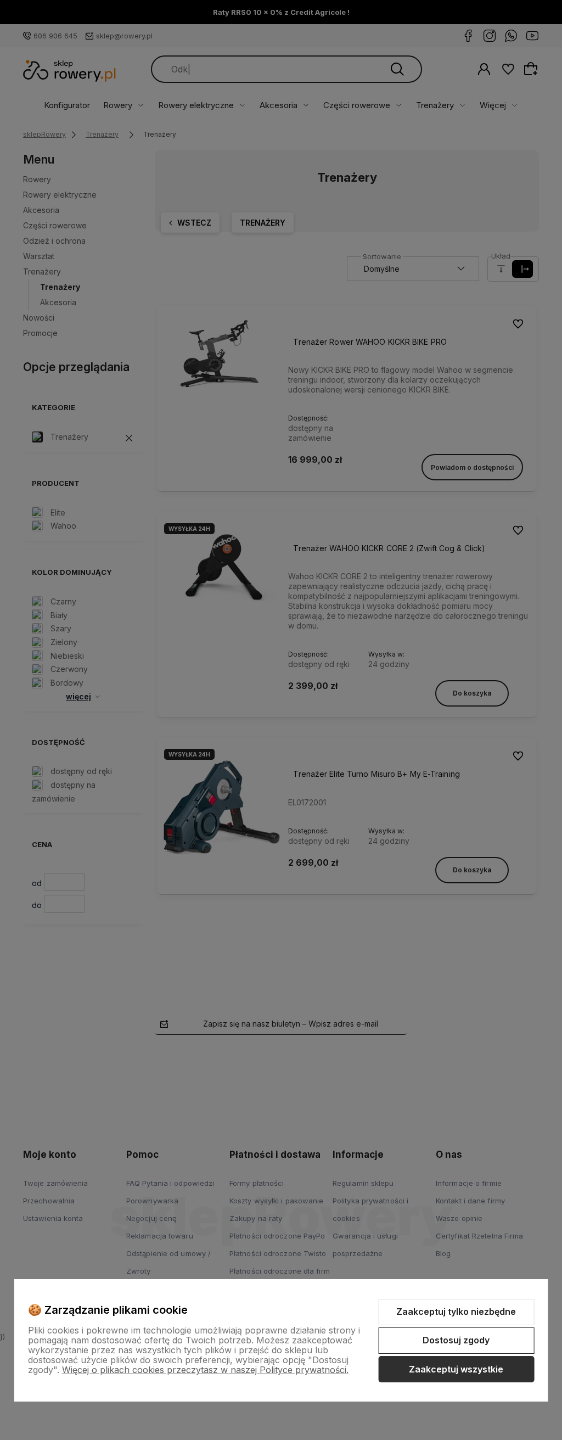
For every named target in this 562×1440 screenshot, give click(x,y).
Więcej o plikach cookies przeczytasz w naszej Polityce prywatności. (205, 1369)
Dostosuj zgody (456, 1340)
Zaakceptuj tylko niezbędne (456, 1311)
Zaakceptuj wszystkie (456, 1369)
